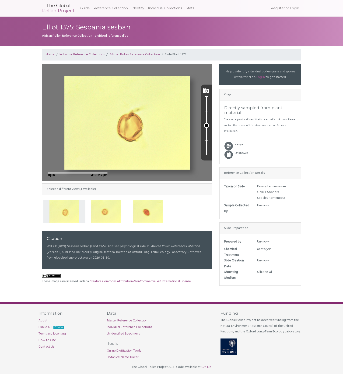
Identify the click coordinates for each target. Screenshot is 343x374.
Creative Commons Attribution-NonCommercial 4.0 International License (140, 281)
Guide (85, 8)
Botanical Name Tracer (122, 357)
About (43, 320)
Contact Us (46, 346)
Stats (190, 8)
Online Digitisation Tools (124, 350)
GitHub (206, 367)
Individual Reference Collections (82, 54)
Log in (260, 77)
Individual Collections (165, 8)
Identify (138, 8)
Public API (50, 327)
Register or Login (285, 8)
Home (50, 54)
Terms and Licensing (52, 333)
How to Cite (47, 340)
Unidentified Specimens (123, 333)
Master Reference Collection (127, 320)
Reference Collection (111, 8)
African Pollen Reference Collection (135, 54)
